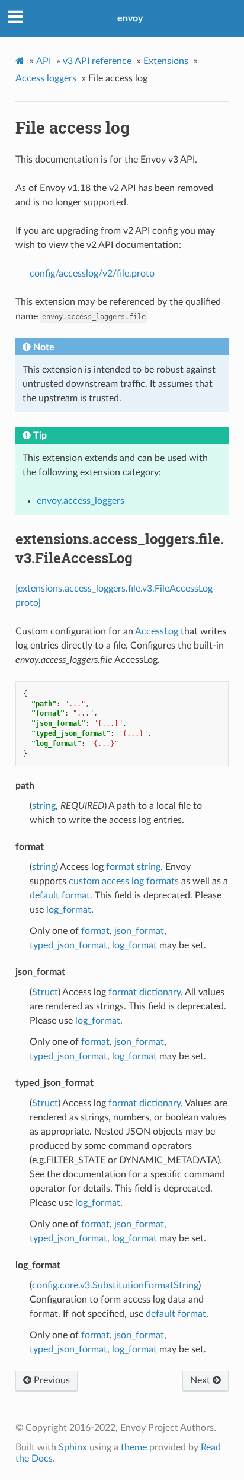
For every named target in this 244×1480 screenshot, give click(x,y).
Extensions (165, 61)
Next (201, 1380)
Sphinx (73, 1447)
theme (134, 1447)
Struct (45, 992)
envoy (130, 18)
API (43, 61)
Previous (50, 1380)
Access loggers (45, 78)
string (44, 806)
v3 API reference (97, 61)
